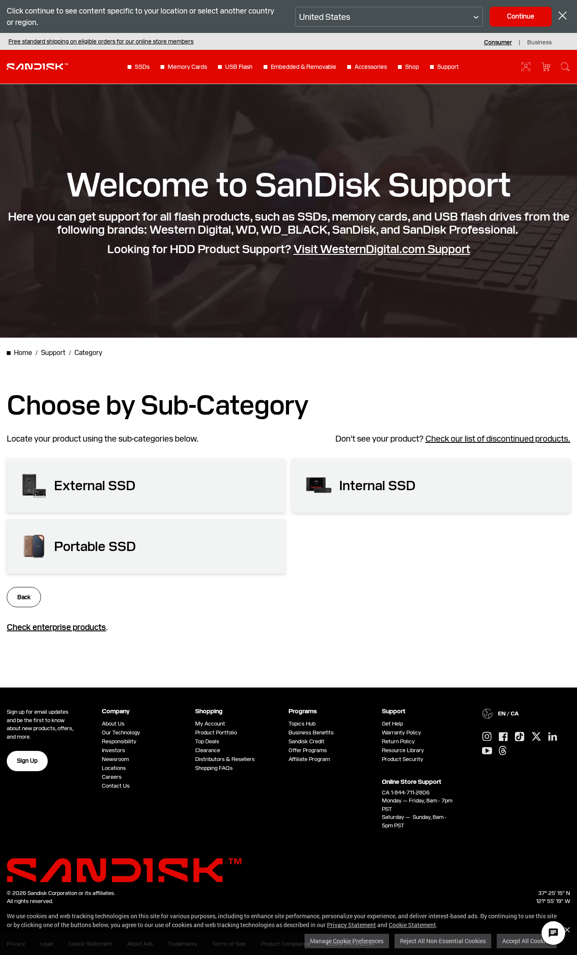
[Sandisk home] (37, 66)
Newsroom (115, 759)
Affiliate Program (309, 759)
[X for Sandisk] (536, 736)
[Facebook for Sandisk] (503, 737)
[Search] (565, 67)
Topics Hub (302, 723)
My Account (210, 723)
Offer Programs (307, 750)
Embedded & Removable (303, 66)
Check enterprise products (56, 627)
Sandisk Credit (306, 741)
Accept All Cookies (526, 941)
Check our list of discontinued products (496, 438)
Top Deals (207, 741)
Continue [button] (520, 16)
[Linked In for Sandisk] (552, 737)
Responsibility (119, 741)
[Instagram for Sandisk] (487, 736)
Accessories (370, 66)
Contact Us (116, 785)
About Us (113, 723)
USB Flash (239, 66)
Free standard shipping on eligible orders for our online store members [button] (100, 41)
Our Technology (121, 732)
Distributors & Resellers (225, 759)
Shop (412, 66)
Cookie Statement (412, 925)
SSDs (142, 66)
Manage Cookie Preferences (347, 941)
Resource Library (403, 750)
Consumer (498, 42)
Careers (112, 776)
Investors (113, 750)
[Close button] (562, 17)
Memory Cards (187, 66)
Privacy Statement (351, 925)
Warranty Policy (401, 732)
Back (23, 597)
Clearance (207, 750)
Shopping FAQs (214, 768)
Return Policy (398, 741)
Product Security (402, 759)
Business (539, 42)
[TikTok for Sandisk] (519, 736)
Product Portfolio (216, 732)
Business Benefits (311, 732)
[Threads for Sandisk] (502, 751)
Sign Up (27, 760)
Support (448, 66)
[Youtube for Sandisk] (487, 751)
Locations (114, 768)
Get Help (392, 723)
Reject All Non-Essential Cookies (443, 941)
